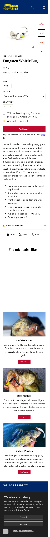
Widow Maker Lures (13, 56)
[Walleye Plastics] (24, 435)
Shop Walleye (24, 472)
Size (5, 81)
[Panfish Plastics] (24, 324)
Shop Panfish (24, 361)
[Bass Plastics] (24, 380)
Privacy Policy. (22, 510)
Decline (23, 523)
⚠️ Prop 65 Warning (14, 226)
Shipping (6, 72)
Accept (23, 517)
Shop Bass (24, 417)
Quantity (8, 102)
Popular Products (16, 485)
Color (6, 92)
